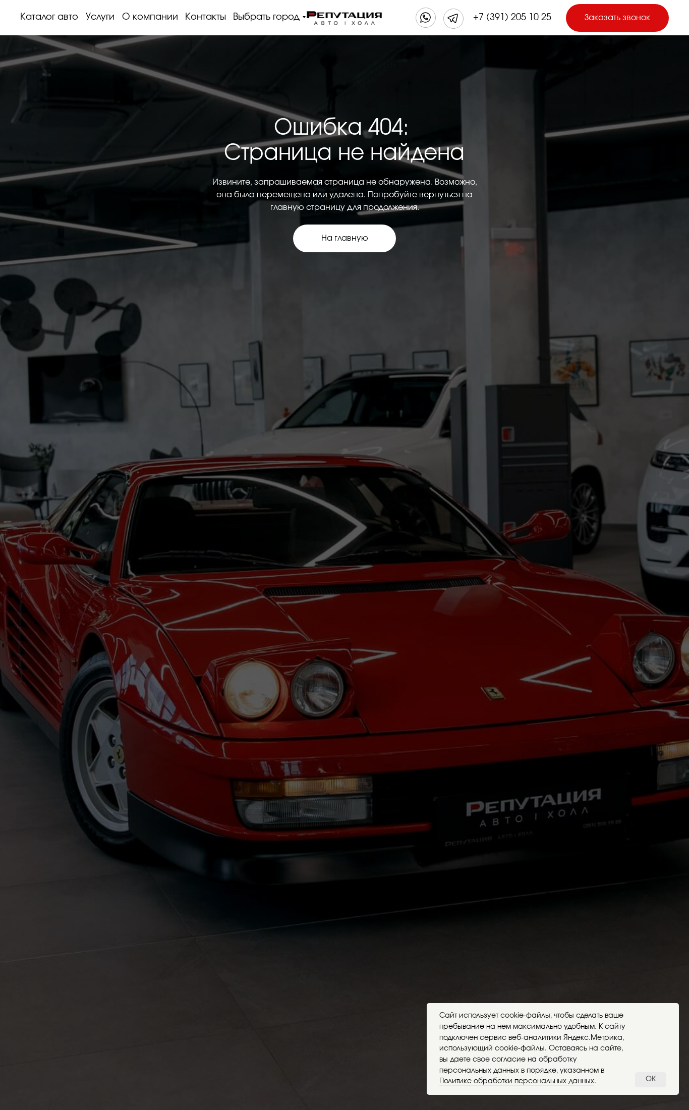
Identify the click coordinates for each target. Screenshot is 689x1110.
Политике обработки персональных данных (516, 1081)
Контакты (205, 17)
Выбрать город (266, 17)
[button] (617, 18)
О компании (150, 17)
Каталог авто (49, 17)
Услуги (100, 17)
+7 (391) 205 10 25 (512, 17)
